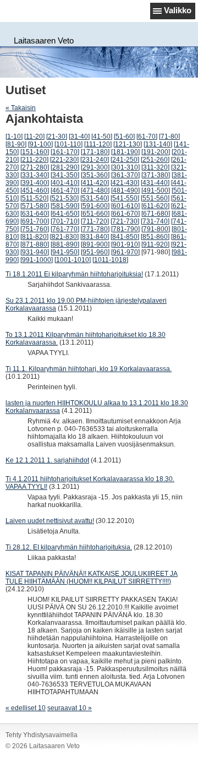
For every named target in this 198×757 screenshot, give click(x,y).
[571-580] (34, 206)
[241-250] (125, 160)
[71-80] (169, 136)
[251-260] (155, 160)
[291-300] (95, 167)
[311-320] (155, 167)
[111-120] (98, 144)
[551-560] (155, 198)
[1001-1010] (72, 260)
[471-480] (95, 190)
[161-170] (65, 152)
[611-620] (155, 206)
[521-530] (64, 198)
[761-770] (65, 229)
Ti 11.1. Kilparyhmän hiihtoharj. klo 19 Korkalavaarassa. (89, 369)
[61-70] (146, 136)
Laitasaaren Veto (44, 40)
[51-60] (124, 136)
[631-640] (34, 213)
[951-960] (95, 252)
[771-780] (95, 229)
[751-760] (34, 229)
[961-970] (125, 252)
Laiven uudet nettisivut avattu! (50, 521)
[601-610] (125, 206)
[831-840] (94, 237)
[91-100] (40, 144)
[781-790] (125, 229)
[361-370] (125, 175)
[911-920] (155, 244)
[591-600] (95, 206)
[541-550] (125, 198)
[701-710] (65, 221)
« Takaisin (21, 108)
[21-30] (56, 136)
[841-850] (125, 237)
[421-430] (125, 183)
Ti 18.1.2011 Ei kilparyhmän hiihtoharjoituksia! (74, 274)
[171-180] (95, 152)
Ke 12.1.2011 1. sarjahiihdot (47, 460)
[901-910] (125, 244)
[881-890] (65, 244)
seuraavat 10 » (69, 708)
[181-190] (125, 152)
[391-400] (34, 183)
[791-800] (155, 229)
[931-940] (34, 252)
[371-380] (155, 175)
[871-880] (34, 244)
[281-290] (65, 167)
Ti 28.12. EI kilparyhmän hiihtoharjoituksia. (69, 547)
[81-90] (16, 144)
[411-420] (95, 183)
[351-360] (95, 175)
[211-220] (34, 160)
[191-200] (155, 152)
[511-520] (34, 198)
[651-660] (95, 213)
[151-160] (34, 152)
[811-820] (34, 237)
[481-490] (125, 190)
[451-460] (34, 190)
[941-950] (65, 252)
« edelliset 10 (26, 708)
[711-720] (95, 221)
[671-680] (155, 213)
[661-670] (125, 213)
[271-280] (34, 167)
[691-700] (34, 221)
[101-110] (68, 144)
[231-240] (94, 160)
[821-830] (64, 237)
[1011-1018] (110, 260)
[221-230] (64, 160)
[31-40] (79, 136)
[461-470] (65, 190)
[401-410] (65, 183)
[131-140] (158, 144)
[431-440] (155, 183)
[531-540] (94, 198)
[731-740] (155, 221)
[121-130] (127, 144)
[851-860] (155, 237)
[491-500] (155, 190)
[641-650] (65, 213)
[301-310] (125, 167)
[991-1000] (36, 260)
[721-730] (125, 221)
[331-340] (34, 175)
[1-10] (14, 136)
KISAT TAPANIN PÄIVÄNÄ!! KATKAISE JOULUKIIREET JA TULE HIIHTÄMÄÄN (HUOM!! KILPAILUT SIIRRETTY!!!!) (92, 577)
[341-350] (65, 175)
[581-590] (65, 206)
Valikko (177, 10)
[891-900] (95, 244)
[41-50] (101, 136)
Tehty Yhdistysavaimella (42, 735)
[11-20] (34, 136)
